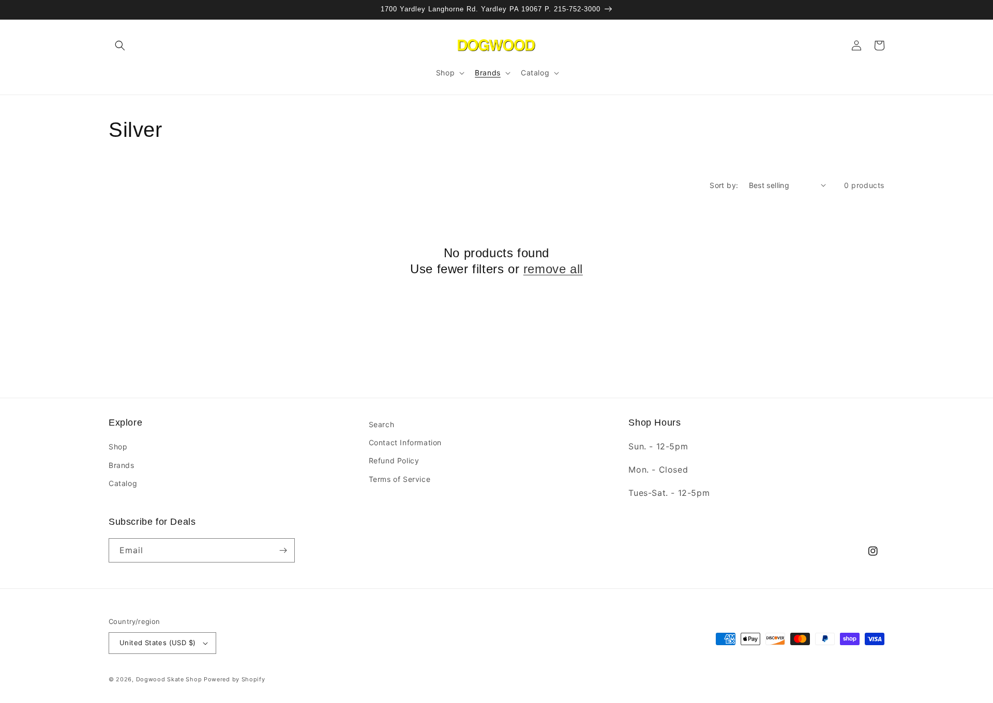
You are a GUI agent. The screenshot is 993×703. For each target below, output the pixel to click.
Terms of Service (400, 479)
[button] (120, 45)
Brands (121, 465)
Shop (118, 446)
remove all (553, 269)
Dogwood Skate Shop (169, 679)
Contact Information (405, 442)
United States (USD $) (157, 642)
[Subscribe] (283, 550)
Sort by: (724, 185)
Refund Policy (394, 460)
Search (382, 424)
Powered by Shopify (234, 679)
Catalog (123, 483)
